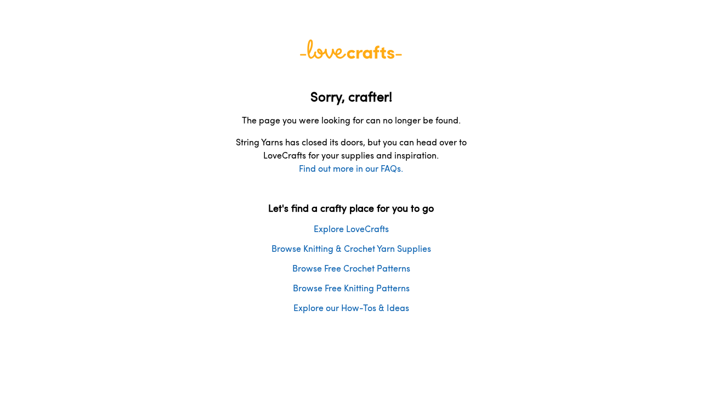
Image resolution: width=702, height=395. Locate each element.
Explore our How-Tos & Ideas (351, 307)
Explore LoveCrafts (351, 228)
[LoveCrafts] (351, 55)
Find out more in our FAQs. (351, 168)
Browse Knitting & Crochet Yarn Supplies (351, 248)
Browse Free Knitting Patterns (351, 288)
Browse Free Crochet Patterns (351, 268)
